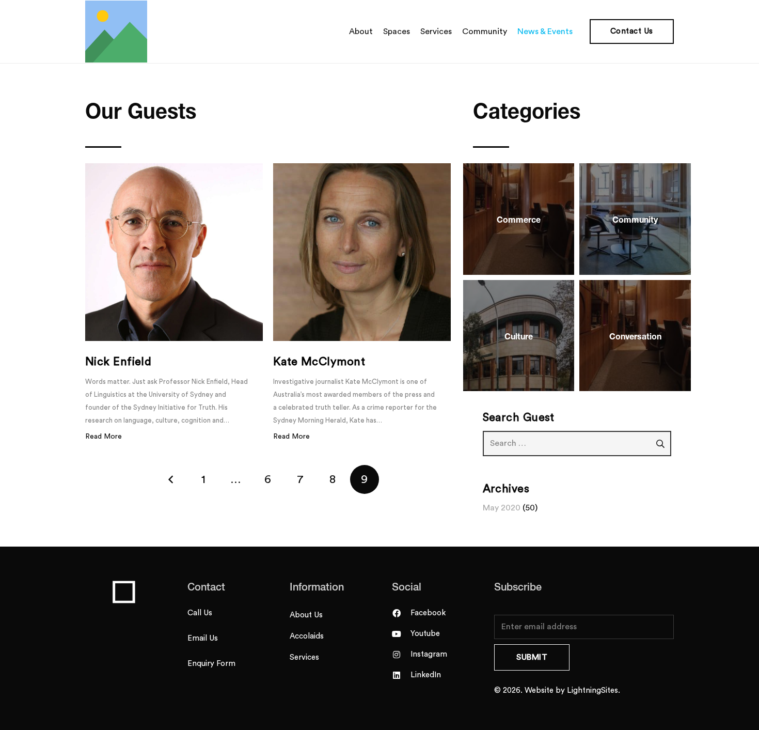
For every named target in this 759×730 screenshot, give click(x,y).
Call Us (199, 613)
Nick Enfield (118, 361)
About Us (306, 615)
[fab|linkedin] (401, 675)
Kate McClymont (319, 361)
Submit (531, 657)
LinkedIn (425, 675)
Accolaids (307, 636)
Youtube (425, 634)
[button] (578, 31)
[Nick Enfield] (174, 252)
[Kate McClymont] (362, 252)
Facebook (428, 613)
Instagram (428, 654)
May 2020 (501, 508)
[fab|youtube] (401, 634)
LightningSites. (593, 690)
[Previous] (171, 479)
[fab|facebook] (401, 613)
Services (304, 657)
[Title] (116, 32)
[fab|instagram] (401, 654)
